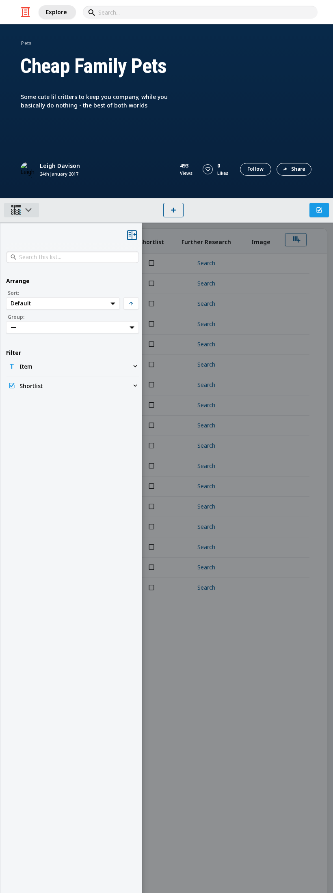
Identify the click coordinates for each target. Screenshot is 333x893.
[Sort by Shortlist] (151, 241)
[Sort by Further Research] (206, 241)
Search (206, 263)
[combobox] (200, 12)
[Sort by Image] (260, 241)
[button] (208, 169)
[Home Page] (26, 12)
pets (26, 43)
